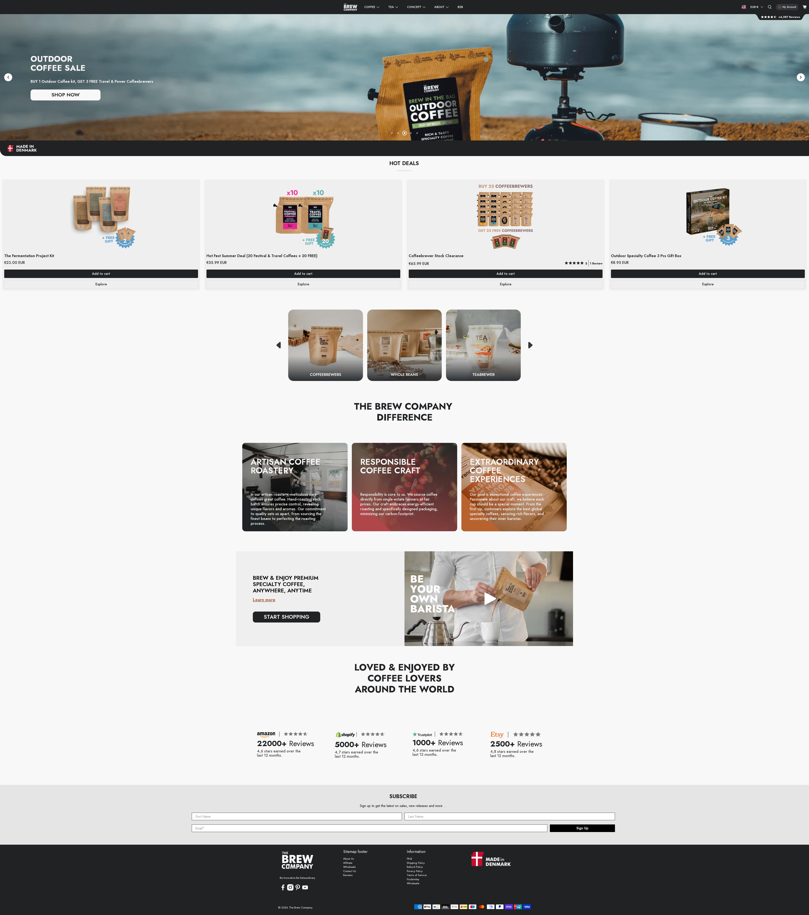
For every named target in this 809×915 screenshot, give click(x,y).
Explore (101, 284)
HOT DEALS (404, 163)
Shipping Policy (416, 863)
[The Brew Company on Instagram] (290, 890)
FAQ (409, 859)
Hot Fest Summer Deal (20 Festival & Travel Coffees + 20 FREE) (261, 255)
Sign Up (582, 828)
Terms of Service (417, 875)
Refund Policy (415, 867)
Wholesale (349, 867)
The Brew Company (300, 908)
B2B (460, 7)
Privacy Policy (415, 871)
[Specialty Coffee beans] (404, 77)
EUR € (754, 7)
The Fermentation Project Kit (29, 255)
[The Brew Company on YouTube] (305, 890)
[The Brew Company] (350, 7)
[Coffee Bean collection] (404, 345)
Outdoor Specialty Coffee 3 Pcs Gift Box (646, 255)
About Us (348, 859)
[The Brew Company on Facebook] (283, 890)
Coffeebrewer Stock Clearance (436, 255)
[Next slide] (801, 77)
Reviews (347, 875)
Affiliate (347, 863)
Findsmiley (413, 879)
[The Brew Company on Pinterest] (298, 890)
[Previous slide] (8, 77)
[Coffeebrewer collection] (325, 345)
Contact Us (349, 871)
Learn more (264, 600)
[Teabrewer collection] (483, 345)
